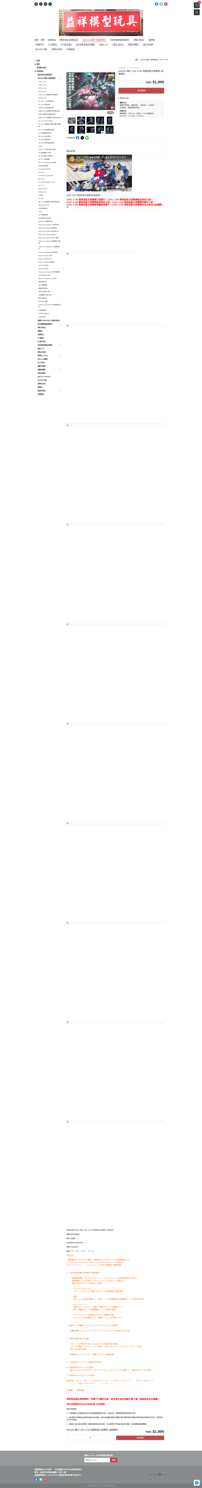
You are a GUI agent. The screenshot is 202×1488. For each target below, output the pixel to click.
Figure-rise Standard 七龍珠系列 (48, 225)
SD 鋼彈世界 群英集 (44, 218)
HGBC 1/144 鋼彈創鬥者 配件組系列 (49, 117)
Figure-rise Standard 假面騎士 (48, 228)
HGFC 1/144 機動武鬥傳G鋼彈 (48, 95)
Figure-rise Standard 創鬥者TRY (48, 231)
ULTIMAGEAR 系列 (44, 275)
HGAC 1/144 (42, 88)
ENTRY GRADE (43, 269)
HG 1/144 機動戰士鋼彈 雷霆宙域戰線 (49, 125)
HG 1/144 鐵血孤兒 (44, 104)
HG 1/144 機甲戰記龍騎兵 (46, 143)
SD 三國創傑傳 (43, 215)
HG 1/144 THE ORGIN (45, 121)
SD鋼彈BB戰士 (43, 208)
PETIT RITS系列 (43, 265)
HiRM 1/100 (42, 192)
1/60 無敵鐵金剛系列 (44, 133)
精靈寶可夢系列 (43, 288)
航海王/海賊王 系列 (44, 292)
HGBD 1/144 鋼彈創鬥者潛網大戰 (49, 111)
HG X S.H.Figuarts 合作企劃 (47, 162)
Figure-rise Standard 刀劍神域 (48, 252)
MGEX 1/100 (42, 189)
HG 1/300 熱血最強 (44, 136)
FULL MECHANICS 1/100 (46, 182)
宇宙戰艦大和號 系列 (44, 295)
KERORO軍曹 (42, 301)
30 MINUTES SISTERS (45, 175)
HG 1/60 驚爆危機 (44, 139)
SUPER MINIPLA (43, 313)
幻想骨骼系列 (42, 310)
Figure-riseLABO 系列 (45, 255)
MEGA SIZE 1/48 (43, 205)
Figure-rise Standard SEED (47, 234)
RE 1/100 (41, 179)
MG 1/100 (41, 185)
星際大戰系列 (42, 298)
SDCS (40, 212)
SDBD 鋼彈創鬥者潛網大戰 (46, 114)
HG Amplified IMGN (44, 169)
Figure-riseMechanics (45, 259)
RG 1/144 (41, 172)
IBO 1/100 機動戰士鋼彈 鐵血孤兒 (49, 202)
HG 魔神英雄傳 (43, 166)
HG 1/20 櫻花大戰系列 (45, 156)
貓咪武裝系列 (42, 282)
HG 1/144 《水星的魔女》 (46, 101)
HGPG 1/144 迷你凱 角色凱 (47, 149)
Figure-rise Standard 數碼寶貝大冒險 (49, 242)
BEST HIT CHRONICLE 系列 (47, 278)
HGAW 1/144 (42, 98)
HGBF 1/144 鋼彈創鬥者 (46, 108)
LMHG (40, 146)
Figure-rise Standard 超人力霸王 (48, 238)
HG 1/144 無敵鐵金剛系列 (46, 130)
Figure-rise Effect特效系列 (46, 262)
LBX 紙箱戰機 (42, 285)
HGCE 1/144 (42, 85)
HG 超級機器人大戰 (44, 153)
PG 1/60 (41, 198)
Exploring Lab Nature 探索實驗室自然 (49, 306)
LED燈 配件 (42, 317)
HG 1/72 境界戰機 (44, 159)
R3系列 (40, 195)
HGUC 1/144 (42, 81)
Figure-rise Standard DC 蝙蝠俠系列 (49, 248)
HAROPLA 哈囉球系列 (45, 221)
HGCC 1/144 (42, 91)
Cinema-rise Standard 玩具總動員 (49, 272)
